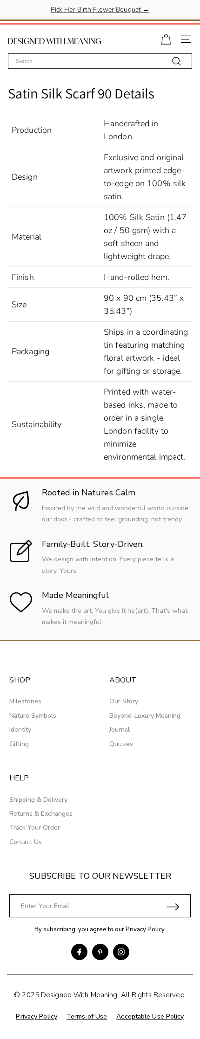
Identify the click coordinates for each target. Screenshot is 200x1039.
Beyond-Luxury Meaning (144, 715)
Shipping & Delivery (38, 799)
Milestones (25, 701)
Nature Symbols (32, 715)
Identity (20, 729)
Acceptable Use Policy (150, 1016)
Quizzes (121, 744)
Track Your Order (34, 827)
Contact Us (25, 842)
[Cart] (166, 38)
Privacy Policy (145, 929)
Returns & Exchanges (41, 813)
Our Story (123, 701)
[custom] (79, 952)
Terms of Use (87, 1016)
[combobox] (100, 61)
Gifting (19, 744)
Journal (119, 729)
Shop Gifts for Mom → (100, 16)
